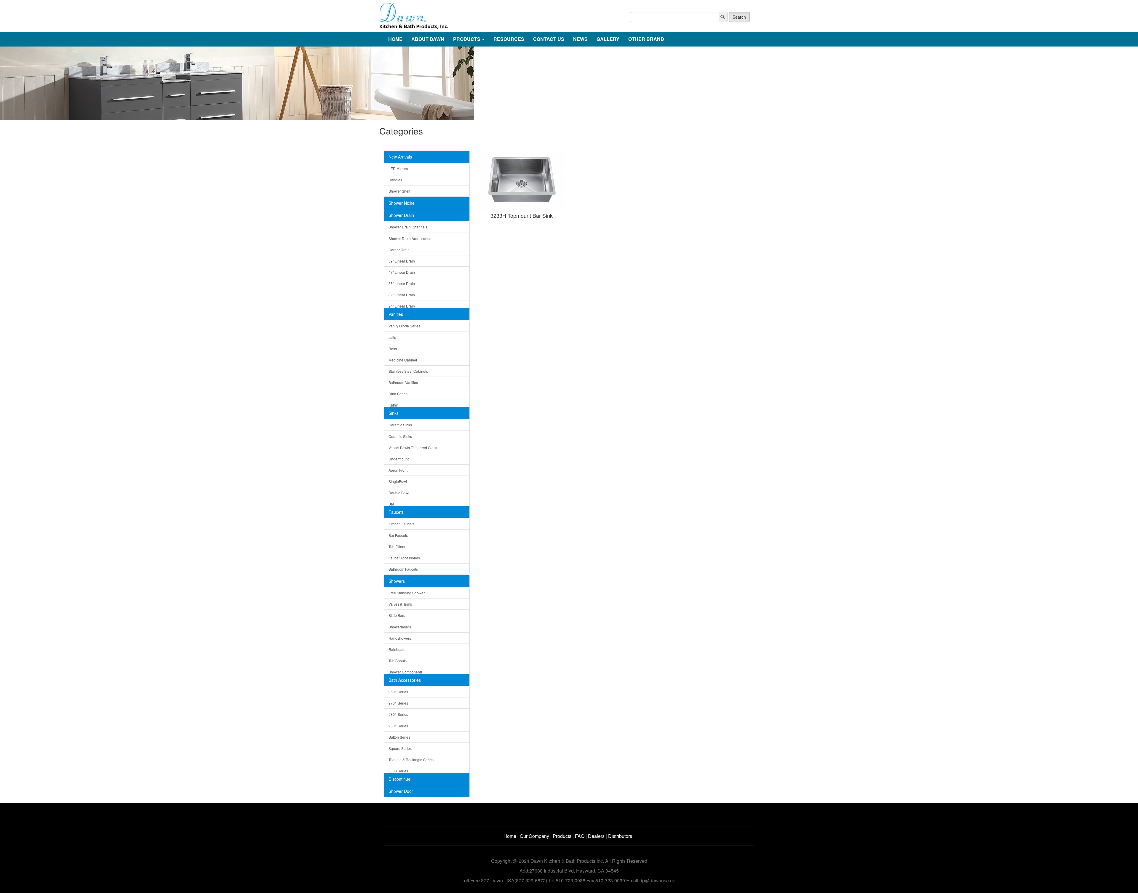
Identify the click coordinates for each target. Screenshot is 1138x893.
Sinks (394, 413)
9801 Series (398, 714)
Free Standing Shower (407, 592)
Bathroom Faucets (403, 569)
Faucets (396, 512)
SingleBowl (398, 481)
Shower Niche (402, 203)
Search (739, 17)
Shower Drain (401, 215)
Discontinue (399, 779)
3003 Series (398, 770)
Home (510, 836)
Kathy (393, 404)
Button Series (399, 737)
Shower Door (401, 791)
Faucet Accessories (404, 557)
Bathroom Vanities (403, 382)
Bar (391, 503)
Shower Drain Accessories (410, 238)
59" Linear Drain (402, 260)
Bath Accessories (405, 680)
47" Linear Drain (402, 272)
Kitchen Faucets (401, 523)
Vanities (396, 314)
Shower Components (406, 671)
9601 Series (398, 691)
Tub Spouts (398, 660)
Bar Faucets (398, 535)
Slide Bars (397, 615)
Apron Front (398, 470)
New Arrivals (400, 157)
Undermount (399, 458)
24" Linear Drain (402, 305)
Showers (397, 581)
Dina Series (398, 393)
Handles (395, 179)
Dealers (596, 836)
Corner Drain (399, 249)
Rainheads (397, 649)
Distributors (620, 836)
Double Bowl (399, 492)
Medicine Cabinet (403, 359)
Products (562, 836)
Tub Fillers (397, 546)
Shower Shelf (399, 190)
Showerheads (400, 626)
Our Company (534, 836)
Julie (392, 337)
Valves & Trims (400, 603)
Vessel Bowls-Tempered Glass (413, 447)
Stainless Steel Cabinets (408, 371)
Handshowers (400, 638)
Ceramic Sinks (400, 424)
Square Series (400, 748)
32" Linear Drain (402, 294)
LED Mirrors (398, 168)
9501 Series (398, 725)
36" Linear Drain (402, 283)
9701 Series (398, 702)
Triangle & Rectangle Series (411, 759)
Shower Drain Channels (408, 226)
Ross (393, 348)
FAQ (579, 836)
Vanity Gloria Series (404, 325)
